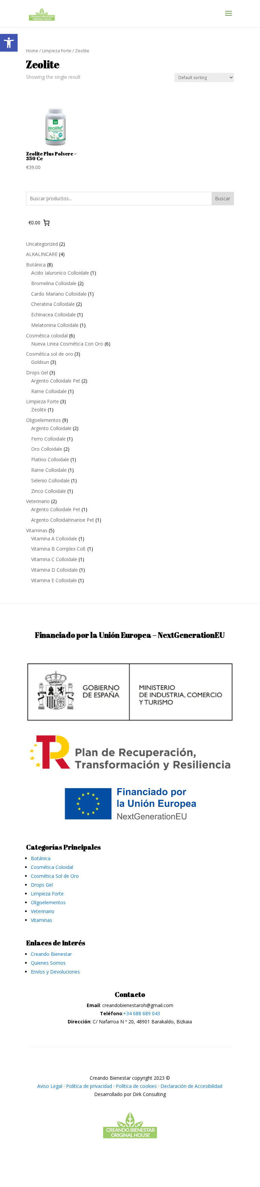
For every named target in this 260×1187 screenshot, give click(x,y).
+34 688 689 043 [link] (141, 1013)
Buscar (222, 198)
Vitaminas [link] (41, 920)
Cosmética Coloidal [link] (52, 867)
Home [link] (32, 51)
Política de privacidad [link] (89, 1086)
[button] (228, 17)
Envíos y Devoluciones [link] (55, 971)
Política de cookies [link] (136, 1086)
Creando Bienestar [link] (51, 954)
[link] (9, 43)
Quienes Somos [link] (48, 963)
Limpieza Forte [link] (56, 51)
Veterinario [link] (43, 911)
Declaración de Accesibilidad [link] (191, 1086)
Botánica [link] (40, 858)
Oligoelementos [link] (48, 902)
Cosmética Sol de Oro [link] (55, 876)
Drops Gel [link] (42, 885)
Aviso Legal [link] (49, 1086)
